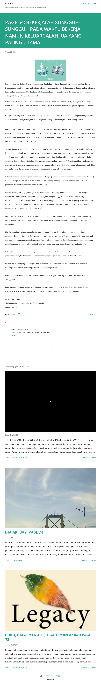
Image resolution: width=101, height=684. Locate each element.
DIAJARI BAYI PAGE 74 (24, 532)
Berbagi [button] (91, 314)
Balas (13, 335)
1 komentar (17, 560)
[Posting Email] (19, 314)
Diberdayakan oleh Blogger (51, 676)
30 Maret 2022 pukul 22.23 (27, 329)
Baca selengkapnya (88, 458)
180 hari (13, 314)
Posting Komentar (20, 458)
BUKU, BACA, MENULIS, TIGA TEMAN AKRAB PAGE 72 (48, 637)
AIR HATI (10, 3)
